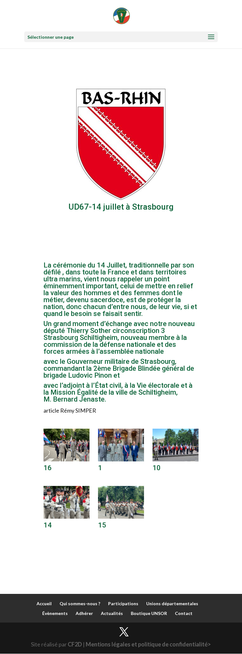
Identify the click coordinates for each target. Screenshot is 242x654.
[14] (66, 516)
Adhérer (84, 613)
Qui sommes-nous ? (80, 603)
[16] (66, 459)
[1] (121, 459)
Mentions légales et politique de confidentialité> (148, 644)
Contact (184, 613)
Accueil (44, 603)
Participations (123, 603)
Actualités (112, 613)
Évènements (55, 613)
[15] (121, 516)
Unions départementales (172, 603)
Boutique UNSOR (149, 613)
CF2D (75, 644)
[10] (176, 459)
